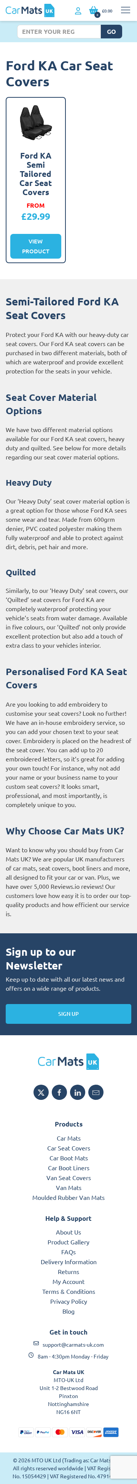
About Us (68, 1232)
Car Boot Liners (68, 1167)
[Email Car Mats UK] (96, 1092)
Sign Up (68, 1013)
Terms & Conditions (68, 1291)
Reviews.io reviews (76, 886)
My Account (68, 1281)
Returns (68, 1271)
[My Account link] (78, 11)
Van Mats (68, 1187)
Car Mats (69, 1138)
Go (111, 31)
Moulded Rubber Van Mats (68, 1197)
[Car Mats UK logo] (68, 1062)
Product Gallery (68, 1242)
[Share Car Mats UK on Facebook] (59, 1092)
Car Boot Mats (68, 1157)
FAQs (68, 1251)
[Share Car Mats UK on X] (41, 1092)
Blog (68, 1311)
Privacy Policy (68, 1301)
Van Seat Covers (68, 1177)
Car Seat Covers (68, 1148)
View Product (35, 246)
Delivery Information (69, 1261)
